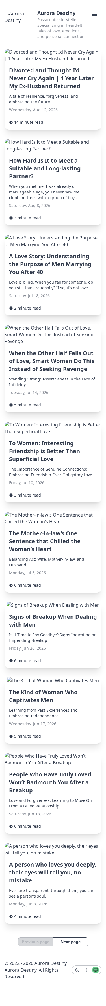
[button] (94, 16)
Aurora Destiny (56, 13)
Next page (70, 941)
